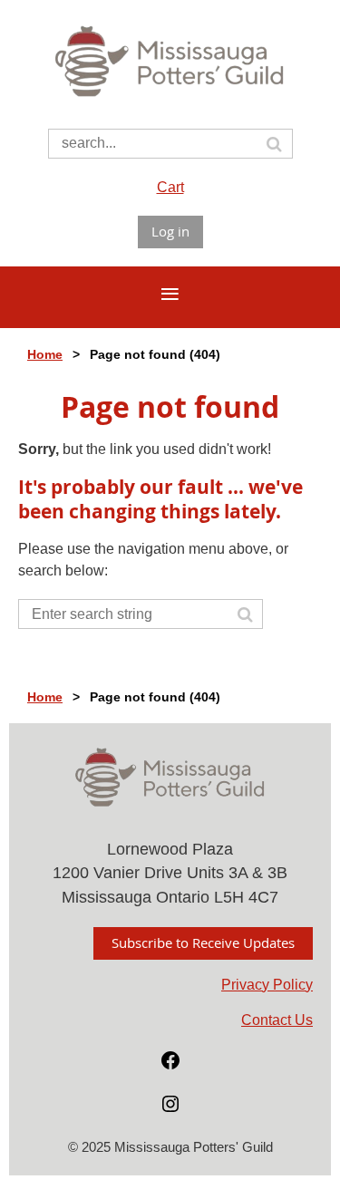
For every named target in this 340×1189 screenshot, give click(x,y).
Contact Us (277, 1020)
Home (45, 354)
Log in (170, 231)
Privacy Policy (267, 984)
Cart (170, 187)
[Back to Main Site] (170, 99)
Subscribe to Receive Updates (203, 942)
